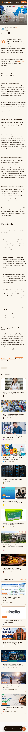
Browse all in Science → (21, 579)
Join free (24, 2)
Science (5, 5)
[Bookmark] (16, 728)
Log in (17, 2)
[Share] (21, 728)
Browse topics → (22, 374)
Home (2, 5)
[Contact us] (24, 729)
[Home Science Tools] (2, 28)
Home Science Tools (10, 27)
